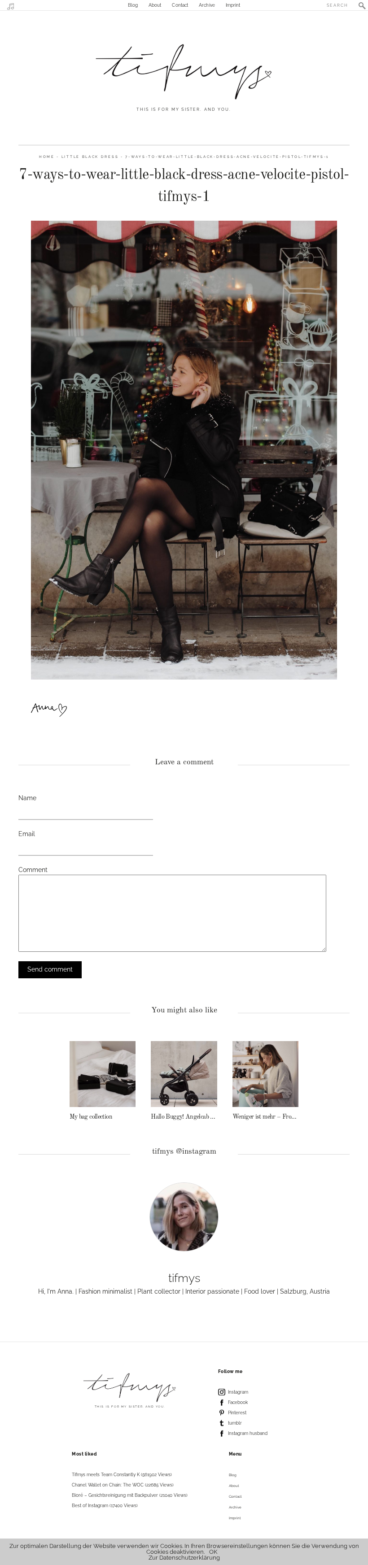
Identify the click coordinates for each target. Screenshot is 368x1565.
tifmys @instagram (184, 1151)
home (47, 157)
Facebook (238, 1402)
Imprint (233, 5)
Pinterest (237, 1412)
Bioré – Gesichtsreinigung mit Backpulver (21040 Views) (130, 1495)
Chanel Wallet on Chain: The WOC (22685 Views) (123, 1484)
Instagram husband (247, 1433)
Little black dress (90, 157)
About (155, 5)
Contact (180, 5)
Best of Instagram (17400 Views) (105, 1505)
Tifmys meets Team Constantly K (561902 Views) (122, 1474)
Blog (133, 5)
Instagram (238, 1392)
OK (213, 1551)
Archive (207, 5)
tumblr (235, 1423)
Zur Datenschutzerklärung (184, 1557)
